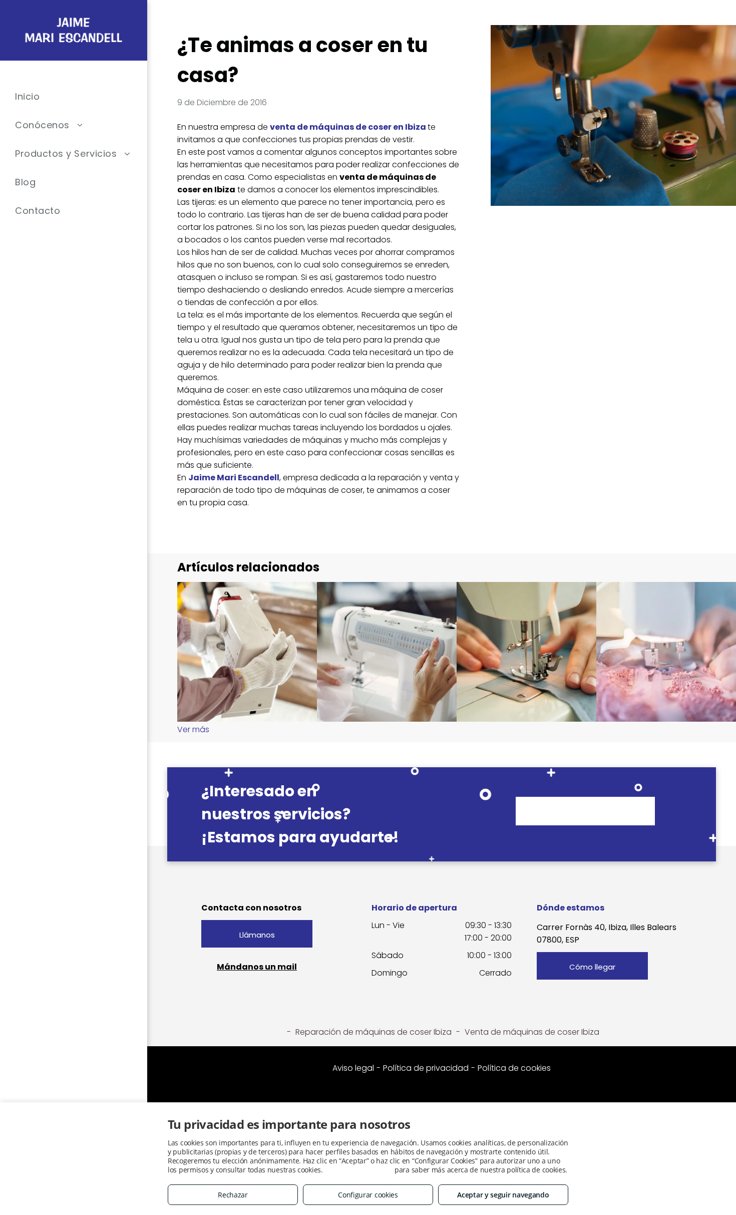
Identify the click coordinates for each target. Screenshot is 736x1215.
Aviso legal (353, 1068)
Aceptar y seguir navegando (503, 1194)
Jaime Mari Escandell (233, 477)
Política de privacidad (426, 1068)
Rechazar (233, 1194)
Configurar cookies (368, 1194)
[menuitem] (73, 96)
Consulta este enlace (358, 1169)
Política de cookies (514, 1068)
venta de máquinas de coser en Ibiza (348, 127)
